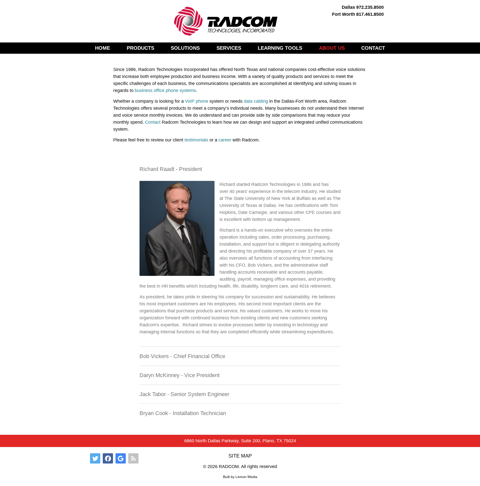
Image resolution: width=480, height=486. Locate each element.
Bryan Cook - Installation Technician (183, 413)
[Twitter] (95, 458)
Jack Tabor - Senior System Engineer (184, 394)
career (224, 139)
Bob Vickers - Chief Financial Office (182, 356)
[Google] (121, 458)
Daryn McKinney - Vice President (180, 375)
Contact (152, 122)
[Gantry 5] (226, 21)
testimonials (196, 139)
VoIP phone (196, 101)
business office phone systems (165, 90)
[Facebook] (108, 458)
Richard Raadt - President (171, 169)
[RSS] (133, 458)
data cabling (256, 101)
